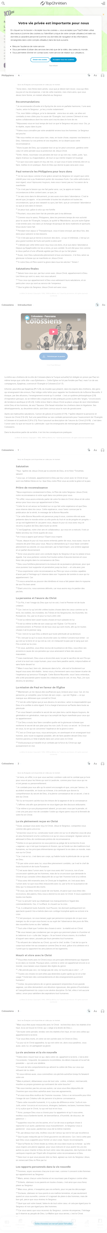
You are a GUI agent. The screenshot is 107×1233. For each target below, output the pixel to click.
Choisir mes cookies (40, 60)
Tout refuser (53, 66)
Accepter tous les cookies (63, 60)
